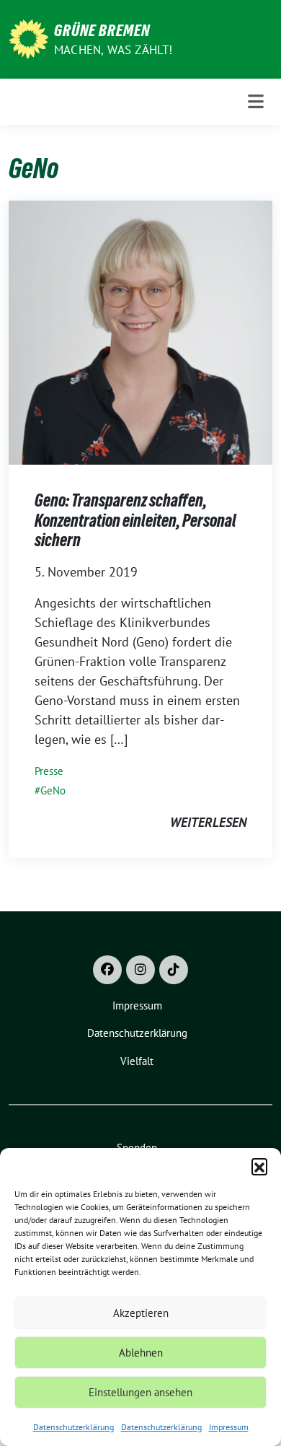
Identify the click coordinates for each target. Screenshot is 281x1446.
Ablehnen (141, 1352)
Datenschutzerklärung (73, 1426)
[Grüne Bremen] (28, 38)
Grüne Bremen (102, 30)
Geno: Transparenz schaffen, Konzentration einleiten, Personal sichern (135, 520)
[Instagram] (140, 969)
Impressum (229, 1426)
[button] (259, 1166)
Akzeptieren (141, 1313)
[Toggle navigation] (255, 101)
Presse (49, 771)
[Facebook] (107, 969)
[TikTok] (173, 969)
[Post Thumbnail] (140, 331)
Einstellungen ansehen (140, 1392)
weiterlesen (208, 822)
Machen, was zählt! (113, 50)
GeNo (53, 790)
